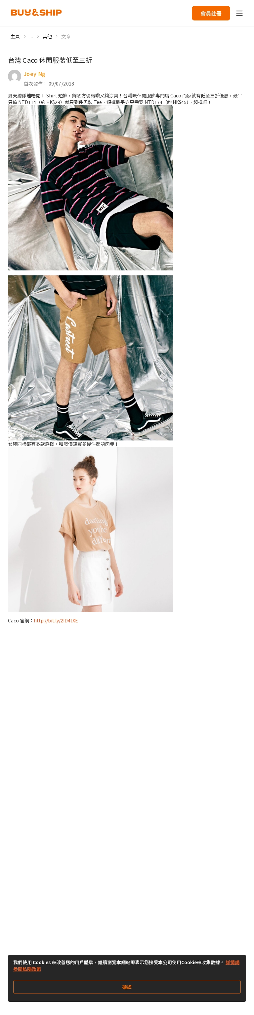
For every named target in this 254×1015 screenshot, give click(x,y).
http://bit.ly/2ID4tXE (56, 620)
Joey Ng (34, 74)
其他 (47, 36)
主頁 (15, 36)
